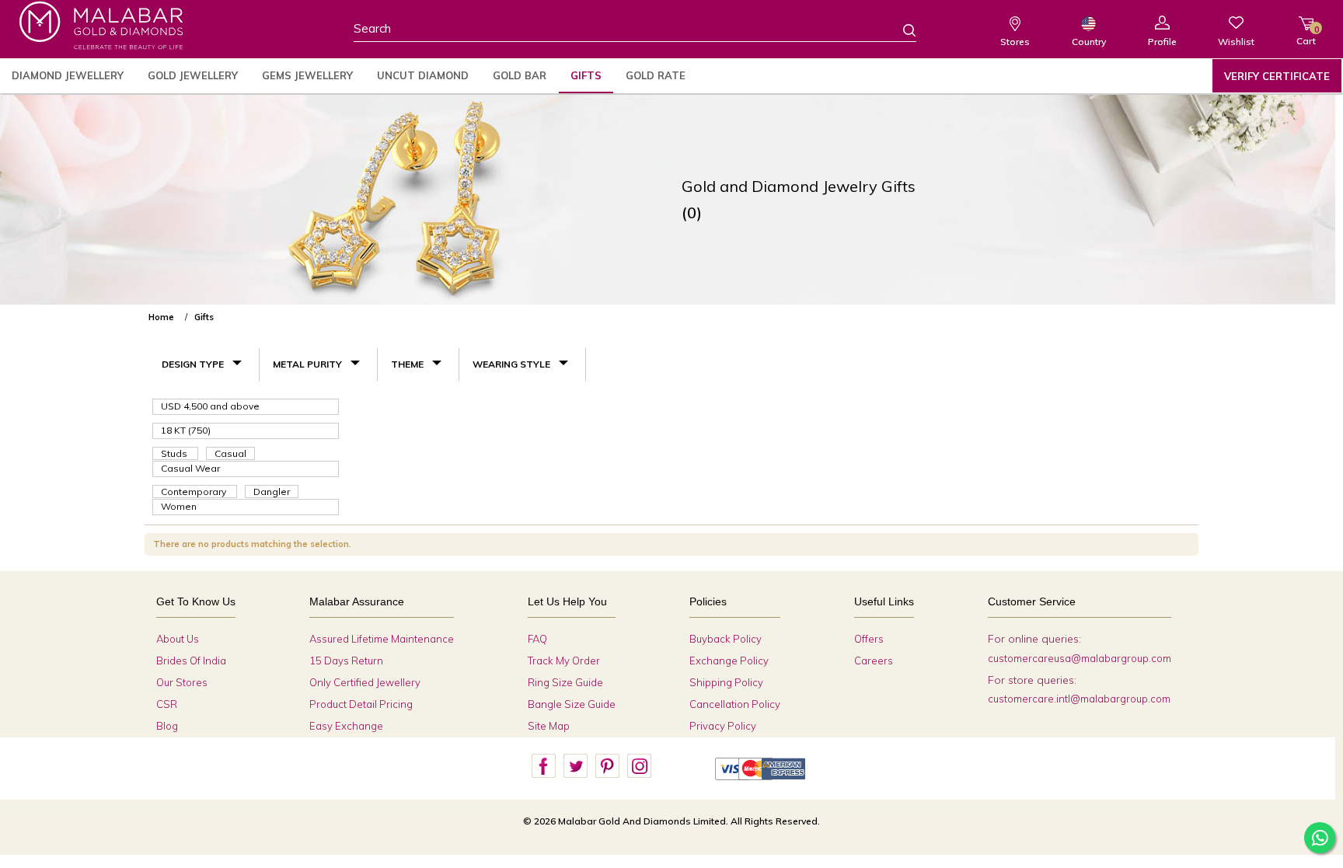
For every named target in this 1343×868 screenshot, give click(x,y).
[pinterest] (607, 766)
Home (161, 317)
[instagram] (639, 766)
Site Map (549, 726)
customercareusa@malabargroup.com (1079, 658)
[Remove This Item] (1185, 310)
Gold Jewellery (193, 75)
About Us (177, 639)
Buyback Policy (725, 639)
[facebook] (543, 766)
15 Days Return (346, 660)
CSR (166, 704)
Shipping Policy (726, 682)
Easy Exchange (346, 726)
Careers (873, 660)
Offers (869, 639)
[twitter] (575, 766)
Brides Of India (191, 660)
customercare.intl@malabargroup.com (1079, 698)
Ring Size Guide (565, 682)
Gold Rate (655, 75)
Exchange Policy (729, 660)
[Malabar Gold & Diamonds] (101, 25)
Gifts (586, 75)
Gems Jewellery (307, 75)
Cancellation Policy (734, 704)
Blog (167, 726)
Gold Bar (519, 75)
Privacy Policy (722, 726)
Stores (1015, 41)
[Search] (900, 30)
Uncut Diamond (423, 75)
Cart (1306, 35)
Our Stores (182, 682)
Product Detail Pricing (361, 704)
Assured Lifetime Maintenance (381, 639)
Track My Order (564, 660)
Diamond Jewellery (68, 75)
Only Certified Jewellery (364, 682)
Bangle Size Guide (572, 704)
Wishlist (1236, 41)
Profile (1162, 41)
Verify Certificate (1277, 76)
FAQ (537, 639)
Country (1089, 41)
